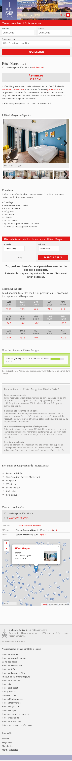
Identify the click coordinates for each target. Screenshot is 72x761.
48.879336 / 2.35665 (18, 518)
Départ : (42, 28)
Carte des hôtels (9, 661)
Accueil (5, 738)
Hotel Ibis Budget (10, 688)
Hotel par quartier (10, 654)
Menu (62, 15)
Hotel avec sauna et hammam (16, 714)
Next (65, 146)
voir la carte (37, 67)
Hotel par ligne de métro (13, 673)
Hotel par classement (12, 665)
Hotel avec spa (9, 710)
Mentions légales (10, 750)
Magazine (7, 742)
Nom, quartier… (9, 39)
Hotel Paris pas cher (11, 680)
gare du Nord (53, 89)
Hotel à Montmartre (11, 702)
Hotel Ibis (6, 684)
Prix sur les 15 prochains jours (16, 676)
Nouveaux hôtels (10, 695)
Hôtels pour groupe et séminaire (17, 725)
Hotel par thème (9, 669)
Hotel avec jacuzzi (10, 706)
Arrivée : (6, 28)
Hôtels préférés (9, 691)
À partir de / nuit (36, 77)
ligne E (43, 534)
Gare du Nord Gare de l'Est (28, 525)
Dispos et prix (53, 257)
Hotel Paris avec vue (11, 721)
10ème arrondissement (13, 89)
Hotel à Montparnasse (12, 699)
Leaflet (44, 604)
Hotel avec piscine (10, 717)
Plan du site (7, 746)
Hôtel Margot (22, 548)
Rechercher (36, 51)
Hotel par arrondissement (14, 658)
